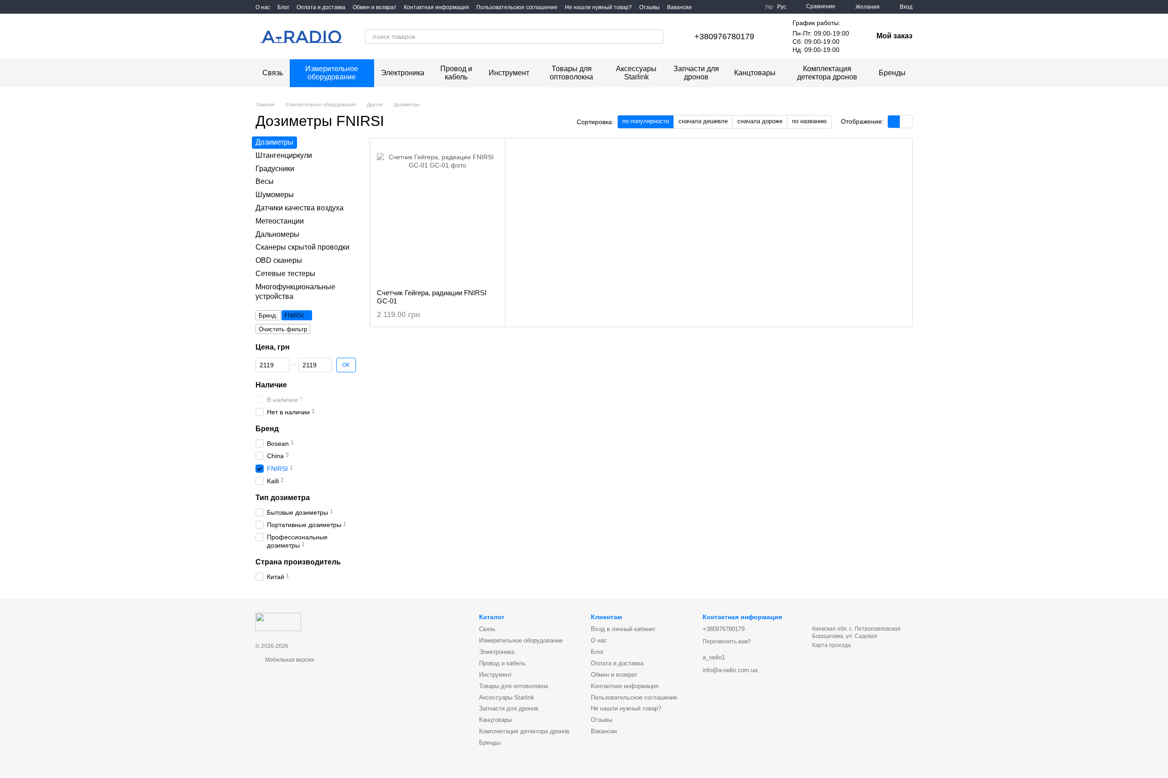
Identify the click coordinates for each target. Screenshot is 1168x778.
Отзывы (649, 7)
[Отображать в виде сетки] (894, 121)
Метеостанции (280, 221)
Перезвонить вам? (727, 641)
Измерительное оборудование (331, 73)
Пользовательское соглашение (517, 7)
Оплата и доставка (321, 7)
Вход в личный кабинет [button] (623, 629)
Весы (265, 181)
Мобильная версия (289, 660)
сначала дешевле (703, 121)
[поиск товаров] (656, 36)
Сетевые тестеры (285, 273)
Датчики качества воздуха (300, 208)
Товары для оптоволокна (571, 73)
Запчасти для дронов (696, 73)
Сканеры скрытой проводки (302, 247)
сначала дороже (759, 121)
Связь (272, 73)
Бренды (892, 73)
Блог (283, 7)
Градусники (275, 168)
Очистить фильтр (283, 329)
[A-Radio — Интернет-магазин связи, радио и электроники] (278, 621)
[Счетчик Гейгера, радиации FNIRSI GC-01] (437, 213)
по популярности (645, 121)
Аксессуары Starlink (636, 73)
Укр (769, 7)
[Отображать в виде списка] (906, 121)
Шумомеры (275, 194)
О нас (263, 7)
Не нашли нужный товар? (598, 7)
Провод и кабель (456, 73)
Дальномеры (277, 234)
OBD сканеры (279, 260)
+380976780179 (724, 36)
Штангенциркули (284, 155)
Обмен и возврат (374, 7)
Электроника (402, 73)
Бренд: (268, 315)
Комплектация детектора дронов (827, 73)
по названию (809, 121)
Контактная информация (436, 7)
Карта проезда (831, 645)
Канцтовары (755, 73)
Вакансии (679, 7)
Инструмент (509, 73)
